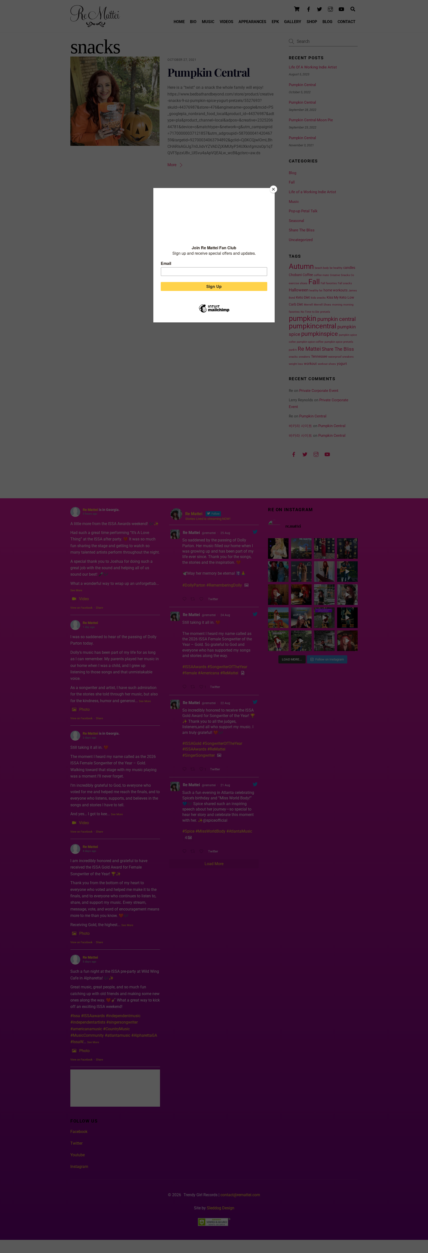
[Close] (273, 189)
